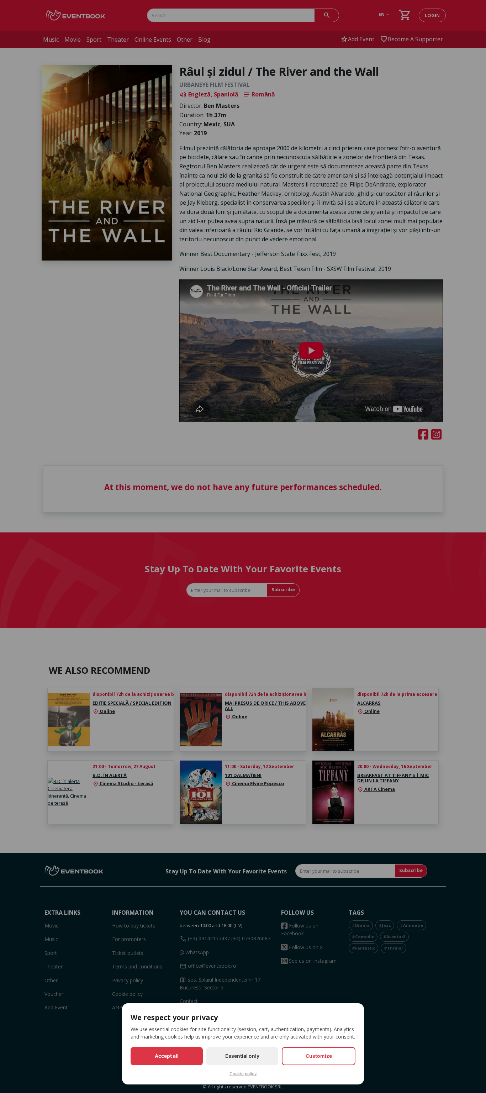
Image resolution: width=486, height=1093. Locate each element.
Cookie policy (243, 1073)
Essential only (242, 1056)
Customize (319, 1056)
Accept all (167, 1056)
